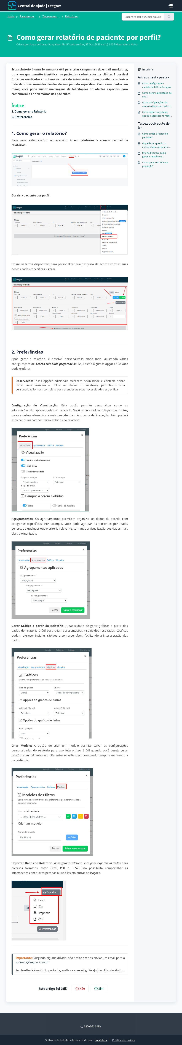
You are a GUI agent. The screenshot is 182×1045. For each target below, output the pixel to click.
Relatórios (71, 16)
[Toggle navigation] (170, 5)
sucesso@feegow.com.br (32, 962)
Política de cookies (123, 1040)
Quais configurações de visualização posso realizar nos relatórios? (156, 104)
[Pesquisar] (169, 17)
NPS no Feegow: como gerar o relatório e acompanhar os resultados (156, 154)
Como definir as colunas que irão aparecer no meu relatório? (156, 114)
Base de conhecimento (33, 16)
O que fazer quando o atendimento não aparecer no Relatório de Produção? (156, 145)
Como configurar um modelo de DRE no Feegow (156, 85)
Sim (100, 988)
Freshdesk (101, 1040)
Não (82, 988)
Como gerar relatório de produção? (155, 164)
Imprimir (147, 69)
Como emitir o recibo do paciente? (155, 135)
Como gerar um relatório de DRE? (157, 94)
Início (11, 16)
